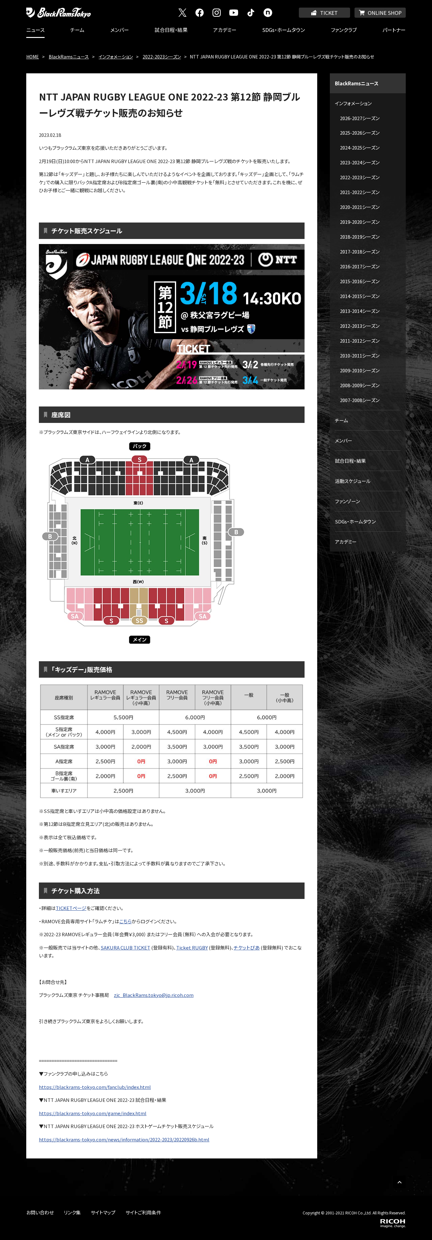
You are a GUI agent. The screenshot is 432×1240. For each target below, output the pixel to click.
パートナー (394, 30)
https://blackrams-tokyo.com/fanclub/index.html (95, 1087)
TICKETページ (71, 908)
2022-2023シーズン (162, 56)
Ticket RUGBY (192, 947)
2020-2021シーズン (360, 207)
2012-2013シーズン (360, 325)
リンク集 (72, 1212)
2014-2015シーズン (360, 296)
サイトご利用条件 (143, 1212)
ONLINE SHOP (385, 12)
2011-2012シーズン (360, 340)
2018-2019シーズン (360, 236)
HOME (32, 56)
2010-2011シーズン (360, 355)
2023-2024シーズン (360, 162)
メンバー (119, 30)
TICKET (329, 12)
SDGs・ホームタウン (283, 30)
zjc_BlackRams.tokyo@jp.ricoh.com (154, 995)
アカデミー (225, 30)
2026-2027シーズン (360, 118)
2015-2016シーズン (360, 281)
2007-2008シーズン (360, 400)
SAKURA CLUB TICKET (125, 947)
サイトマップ (103, 1212)
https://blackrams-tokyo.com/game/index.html (92, 1113)
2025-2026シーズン (360, 132)
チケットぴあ (247, 947)
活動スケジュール (353, 481)
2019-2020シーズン (360, 221)
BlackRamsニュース (69, 56)
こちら (125, 921)
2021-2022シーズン (360, 192)
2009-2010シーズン (360, 370)
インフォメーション (116, 56)
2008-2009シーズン (360, 385)
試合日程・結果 (171, 30)
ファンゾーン (347, 501)
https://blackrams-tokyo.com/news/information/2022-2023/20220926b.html (124, 1139)
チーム (77, 30)
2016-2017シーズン (360, 266)
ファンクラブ (344, 30)
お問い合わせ (40, 1212)
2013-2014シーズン (360, 311)
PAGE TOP (399, 1182)
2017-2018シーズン (360, 251)
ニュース (35, 30)
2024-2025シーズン (360, 147)
